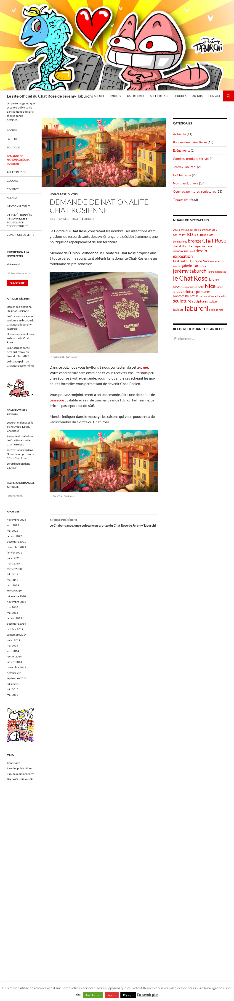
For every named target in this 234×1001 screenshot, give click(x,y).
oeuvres (177, 291)
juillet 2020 (13, 558)
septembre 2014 (17, 634)
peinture (189, 292)
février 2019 (14, 590)
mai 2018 (12, 607)
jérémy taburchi (190, 271)
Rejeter (112, 994)
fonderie (215, 261)
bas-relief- (179, 235)
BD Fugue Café (203, 235)
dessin (201, 250)
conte (209, 246)
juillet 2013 (13, 683)
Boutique (13, 147)
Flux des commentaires (20, 774)
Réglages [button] (128, 994)
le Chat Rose (190, 278)
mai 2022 (12, 530)
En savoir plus (147, 995)
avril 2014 (13, 651)
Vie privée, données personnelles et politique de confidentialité (19, 220)
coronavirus (180, 251)
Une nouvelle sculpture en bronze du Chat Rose (21, 338)
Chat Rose (214, 240)
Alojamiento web (17, 436)
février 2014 (14, 656)
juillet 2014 (13, 640)
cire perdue (199, 246)
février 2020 (14, 569)
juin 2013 (12, 689)
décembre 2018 (16, 596)
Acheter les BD (159, 95)
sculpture (182, 300)
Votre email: (14, 264)
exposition (183, 256)
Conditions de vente (20, 234)
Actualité (179, 134)
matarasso (191, 286)
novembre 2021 (16, 547)
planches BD (181, 296)
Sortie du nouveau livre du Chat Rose (20, 426)
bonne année (180, 241)
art (214, 229)
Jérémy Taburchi (184, 167)
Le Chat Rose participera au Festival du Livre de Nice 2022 (19, 352)
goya (203, 265)
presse (194, 296)
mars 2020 (13, 563)
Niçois (219, 286)
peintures (203, 292)
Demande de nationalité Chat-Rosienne (19, 160)
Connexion (13, 763)
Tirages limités (183, 200)
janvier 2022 (14, 536)
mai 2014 (12, 645)
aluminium (205, 229)
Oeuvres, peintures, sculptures (194, 191)
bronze (195, 240)
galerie (177, 265)
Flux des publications (19, 768)
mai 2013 (12, 694)
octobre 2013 (15, 673)
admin (89, 219)
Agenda (197, 95)
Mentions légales (18, 206)
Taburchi (195, 308)
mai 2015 (12, 612)
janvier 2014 (14, 662)
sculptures (200, 301)
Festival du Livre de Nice (191, 261)
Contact (214, 95)
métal (201, 286)
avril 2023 (13, 525)
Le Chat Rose (182, 175)
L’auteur (115, 95)
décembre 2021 (16, 541)
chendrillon (180, 246)
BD (190, 234)
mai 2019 (12, 580)
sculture (213, 301)
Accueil (99, 95)
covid (192, 251)
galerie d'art (190, 266)
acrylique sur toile (189, 229)
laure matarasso (217, 271)
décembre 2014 (16, 623)
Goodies (180, 95)
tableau (178, 309)
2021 (175, 229)
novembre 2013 (16, 667)
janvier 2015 (14, 618)
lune (217, 279)
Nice (210, 285)
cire (190, 246)
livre (211, 279)
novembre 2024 (16, 519)
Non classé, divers (64, 194)
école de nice (216, 309)
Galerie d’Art (135, 95)
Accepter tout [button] (92, 994)
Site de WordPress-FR (20, 779)
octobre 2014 (15, 629)
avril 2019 (13, 585)
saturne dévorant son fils (212, 296)
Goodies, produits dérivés (191, 158)
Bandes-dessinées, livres (190, 142)
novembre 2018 (16, 601)
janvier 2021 (14, 552)
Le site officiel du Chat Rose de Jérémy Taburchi (50, 95)
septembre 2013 (17, 678)
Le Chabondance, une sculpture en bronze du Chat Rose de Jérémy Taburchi (103, 522)
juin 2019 (12, 574)
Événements (181, 150)
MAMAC (179, 287)
